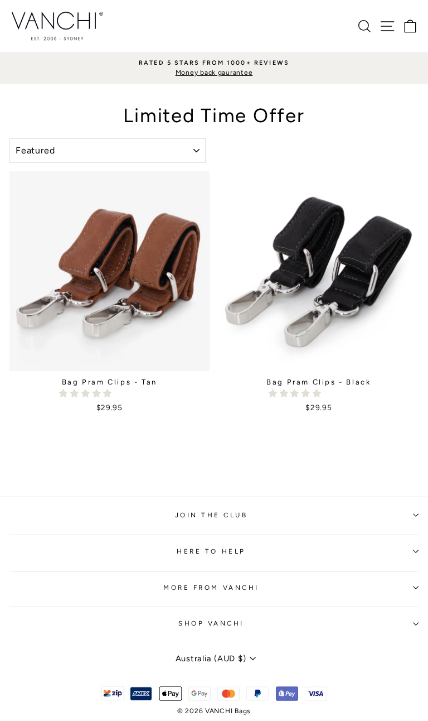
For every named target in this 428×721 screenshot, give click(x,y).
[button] (87, 393)
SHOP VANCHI (211, 623)
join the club (211, 515)
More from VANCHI (211, 588)
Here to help (211, 551)
